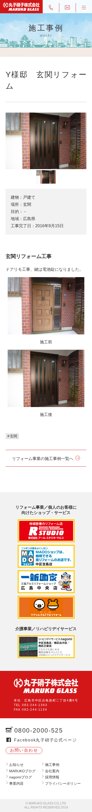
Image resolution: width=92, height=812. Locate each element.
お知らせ (16, 765)
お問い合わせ (24, 750)
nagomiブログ (20, 777)
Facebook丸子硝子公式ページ (45, 740)
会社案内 (52, 771)
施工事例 (52, 765)
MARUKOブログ (22, 771)
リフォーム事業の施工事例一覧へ (42, 458)
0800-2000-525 (38, 730)
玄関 (13, 436)
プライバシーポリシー (63, 783)
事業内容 (16, 783)
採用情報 (52, 777)
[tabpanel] (46, 140)
